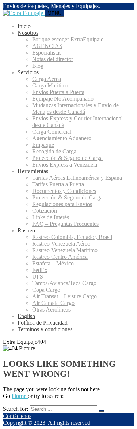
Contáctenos (17, 416)
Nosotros (28, 33)
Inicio (24, 26)
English (26, 316)
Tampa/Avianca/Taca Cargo (64, 283)
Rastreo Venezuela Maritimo (65, 250)
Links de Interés (50, 217)
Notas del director (52, 59)
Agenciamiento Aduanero (61, 138)
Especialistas (46, 52)
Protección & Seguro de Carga (67, 158)
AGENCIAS (47, 46)
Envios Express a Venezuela (64, 164)
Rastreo (26, 230)
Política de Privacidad (43, 323)
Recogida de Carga (54, 151)
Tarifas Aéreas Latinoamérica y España (77, 178)
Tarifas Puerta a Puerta (58, 184)
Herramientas (33, 171)
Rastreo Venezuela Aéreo (61, 243)
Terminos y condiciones (45, 329)
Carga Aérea (46, 79)
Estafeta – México (53, 263)
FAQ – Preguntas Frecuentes (65, 224)
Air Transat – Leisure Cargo (64, 296)
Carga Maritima (50, 85)
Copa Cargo (46, 290)
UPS (37, 276)
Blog (37, 66)
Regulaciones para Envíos (62, 204)
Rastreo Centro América (60, 257)
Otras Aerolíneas (51, 309)
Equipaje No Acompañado (63, 99)
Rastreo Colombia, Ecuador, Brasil (72, 237)
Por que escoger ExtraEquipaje (67, 39)
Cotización (44, 211)
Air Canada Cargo (53, 303)
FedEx (39, 270)
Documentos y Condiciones (64, 191)
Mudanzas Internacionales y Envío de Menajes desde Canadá (75, 108)
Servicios (28, 72)
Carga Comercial (51, 131)
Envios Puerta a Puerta (58, 92)
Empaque (43, 145)
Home (20, 396)
